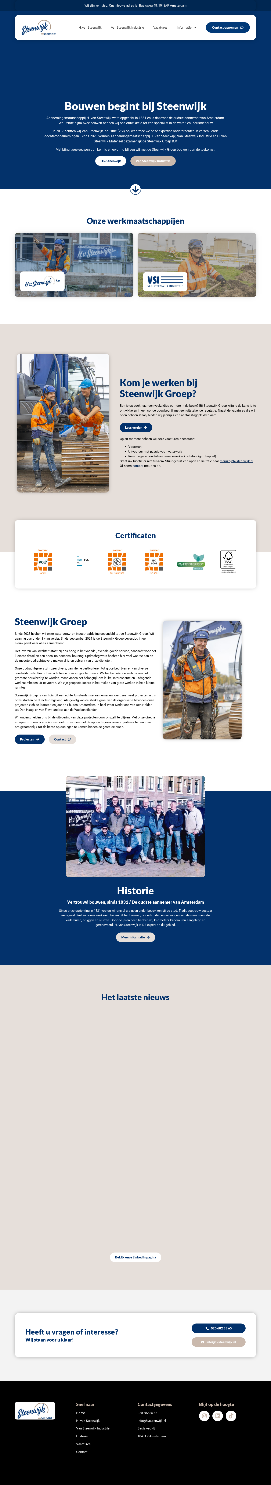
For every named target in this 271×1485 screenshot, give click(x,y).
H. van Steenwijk (90, 27)
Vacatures (160, 27)
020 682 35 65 (147, 1413)
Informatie (184, 27)
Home (80, 1413)
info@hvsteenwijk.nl (152, 1421)
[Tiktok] (231, 1416)
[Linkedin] (217, 1416)
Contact (81, 1452)
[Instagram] (204, 1416)
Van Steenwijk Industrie (127, 27)
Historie (82, 1436)
